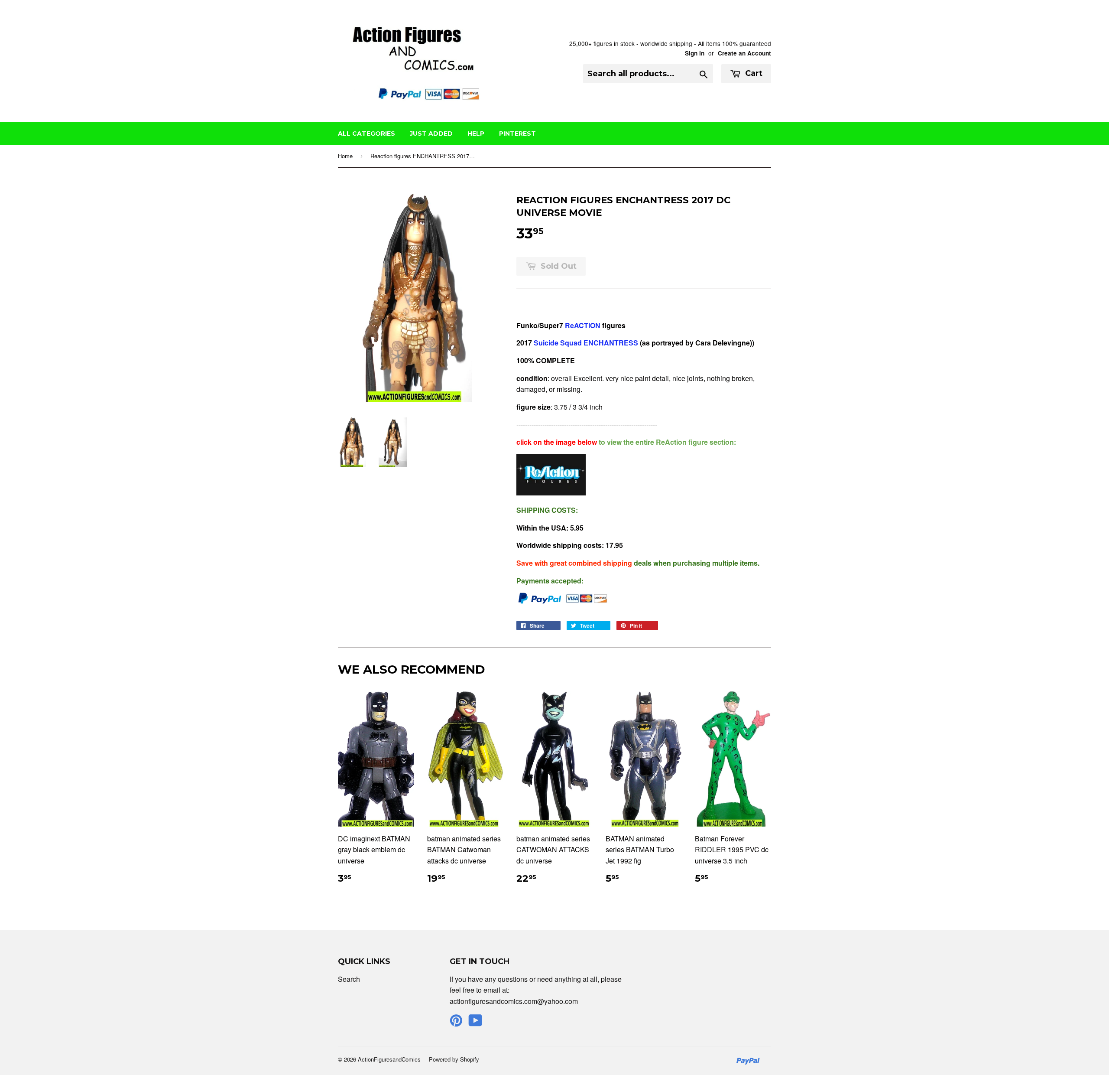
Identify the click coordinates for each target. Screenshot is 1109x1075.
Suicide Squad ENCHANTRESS (586, 343)
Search (349, 979)
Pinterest (517, 133)
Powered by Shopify (454, 1059)
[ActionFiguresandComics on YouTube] (475, 1023)
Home (345, 156)
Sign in (694, 53)
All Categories (366, 133)
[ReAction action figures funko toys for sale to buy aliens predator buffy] (551, 493)
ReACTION (582, 325)
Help (475, 133)
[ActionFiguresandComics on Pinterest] (456, 1023)
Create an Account (744, 53)
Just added (431, 133)
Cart (752, 73)
